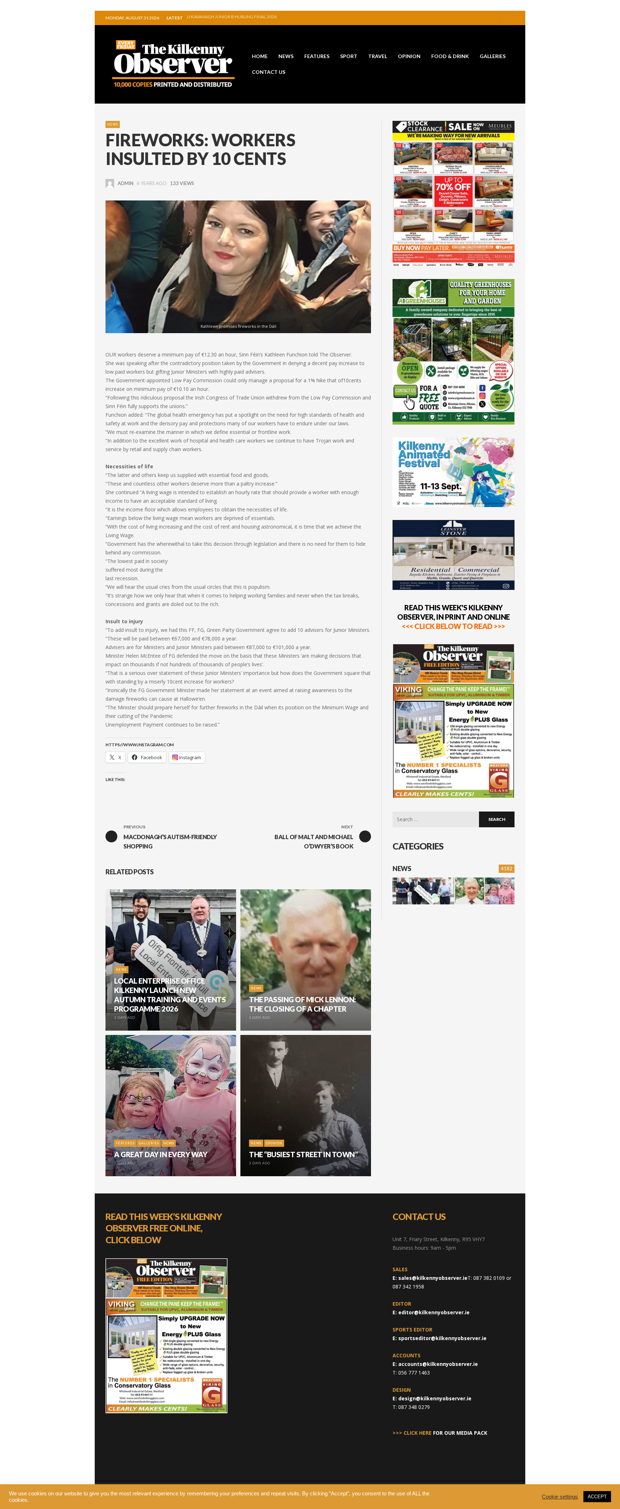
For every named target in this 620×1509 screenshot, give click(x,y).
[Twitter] (492, 18)
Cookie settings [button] (560, 1497)
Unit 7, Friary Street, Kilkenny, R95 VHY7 (439, 1239)
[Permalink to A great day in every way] (500, 891)
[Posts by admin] (109, 183)
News (112, 124)
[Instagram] (480, 18)
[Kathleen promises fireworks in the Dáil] (238, 266)
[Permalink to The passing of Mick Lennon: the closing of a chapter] (469, 891)
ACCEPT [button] (597, 1496)
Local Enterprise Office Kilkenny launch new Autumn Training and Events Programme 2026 (256, 15)
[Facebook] (469, 18)
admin (125, 183)
